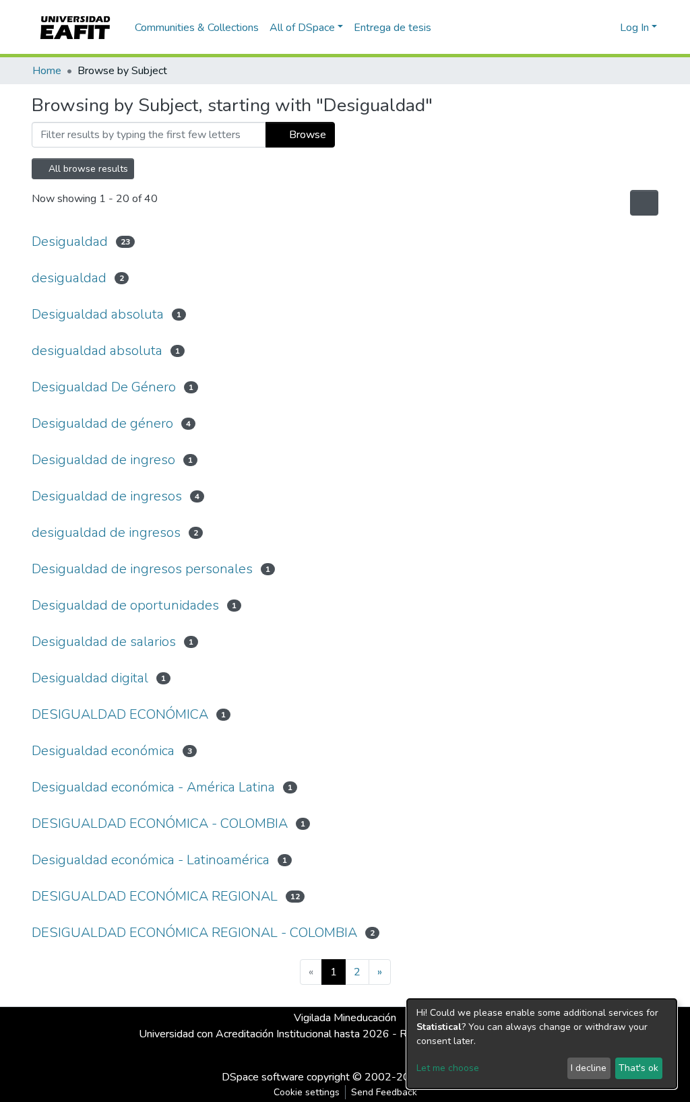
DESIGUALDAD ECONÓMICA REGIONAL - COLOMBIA (194, 932)
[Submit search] (587, 28)
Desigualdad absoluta (98, 314)
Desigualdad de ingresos (107, 496)
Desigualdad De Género (104, 387)
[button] (607, 28)
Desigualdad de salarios (104, 642)
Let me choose (447, 1068)
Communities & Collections (197, 27)
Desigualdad (70, 241)
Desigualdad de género (102, 423)
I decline (588, 1068)
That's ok (638, 1068)
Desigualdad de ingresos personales (142, 569)
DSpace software (263, 1077)
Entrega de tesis (392, 27)
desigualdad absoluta (97, 351)
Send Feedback (384, 1092)
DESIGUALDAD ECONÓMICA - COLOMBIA (160, 823)
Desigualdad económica (103, 751)
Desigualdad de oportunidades (125, 605)
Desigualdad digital (90, 678)
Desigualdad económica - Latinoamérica (151, 860)
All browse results (87, 168)
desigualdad (69, 278)
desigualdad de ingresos (106, 532)
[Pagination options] (644, 203)
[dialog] (542, 1044)
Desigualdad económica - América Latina (153, 787)
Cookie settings (307, 1092)
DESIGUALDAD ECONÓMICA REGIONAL (155, 896)
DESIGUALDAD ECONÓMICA (120, 714)
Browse (306, 134)
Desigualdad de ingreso (103, 460)
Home (46, 70)
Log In (634, 27)
